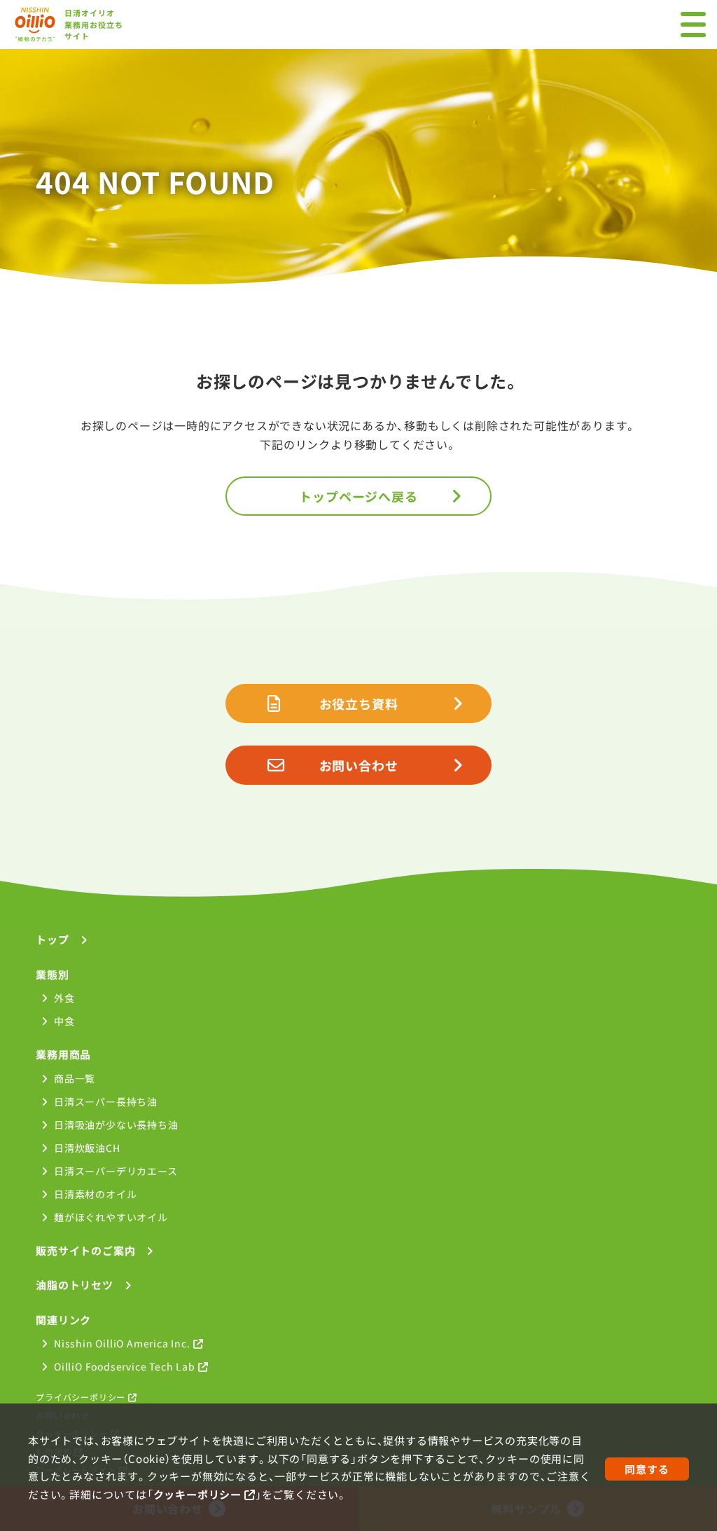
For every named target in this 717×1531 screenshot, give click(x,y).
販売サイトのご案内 (85, 1250)
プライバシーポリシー (80, 1397)
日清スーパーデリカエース (115, 1171)
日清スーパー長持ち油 (106, 1101)
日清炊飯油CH (87, 1148)
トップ (52, 939)
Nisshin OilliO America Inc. (122, 1343)
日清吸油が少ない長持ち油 (116, 1125)
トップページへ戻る (358, 496)
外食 (64, 998)
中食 (64, 1021)
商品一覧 (74, 1078)
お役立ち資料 (358, 703)
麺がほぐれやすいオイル (111, 1217)
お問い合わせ (358, 765)
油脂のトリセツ (74, 1284)
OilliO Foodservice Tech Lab (124, 1366)
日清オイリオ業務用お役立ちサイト (94, 24)
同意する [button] (647, 1469)
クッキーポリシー (197, 1494)
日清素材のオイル (95, 1194)
